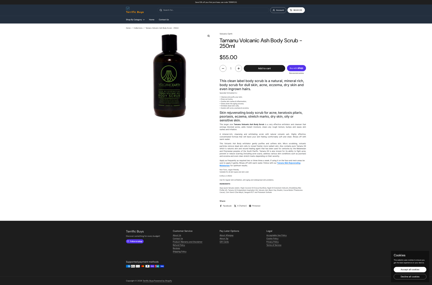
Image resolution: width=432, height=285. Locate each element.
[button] (296, 10)
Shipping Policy (179, 251)
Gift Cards (224, 242)
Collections (138, 28)
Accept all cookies (410, 269)
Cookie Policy (272, 238)
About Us (177, 235)
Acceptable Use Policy (276, 235)
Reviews (176, 248)
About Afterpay (226, 235)
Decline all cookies (410, 276)
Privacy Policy (272, 242)
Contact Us (178, 238)
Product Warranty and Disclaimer (187, 242)
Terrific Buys (148, 280)
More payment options (296, 73)
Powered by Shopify (163, 280)
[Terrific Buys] (135, 10)
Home (128, 28)
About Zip (224, 238)
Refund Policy (179, 245)
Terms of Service (273, 245)
